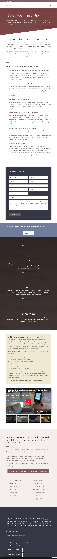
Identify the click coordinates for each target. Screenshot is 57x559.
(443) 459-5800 (12, 464)
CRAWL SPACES (28, 314)
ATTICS (28, 261)
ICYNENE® (10, 48)
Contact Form (14, 549)
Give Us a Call (14, 554)
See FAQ (28, 233)
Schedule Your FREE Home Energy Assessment (28, 471)
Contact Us (15, 214)
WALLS (28, 287)
